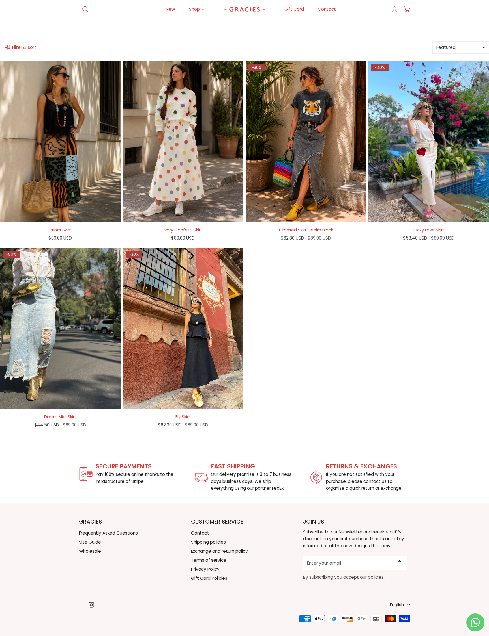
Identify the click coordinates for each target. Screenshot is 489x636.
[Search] (85, 9)
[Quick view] (109, 215)
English (397, 605)
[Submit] (399, 561)
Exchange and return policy (219, 551)
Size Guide (90, 542)
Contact (200, 533)
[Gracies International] (244, 9)
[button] (407, 9)
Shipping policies (208, 542)
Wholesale (90, 551)
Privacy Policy (205, 569)
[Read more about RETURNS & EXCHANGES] (316, 477)
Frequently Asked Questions (108, 533)
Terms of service (208, 560)
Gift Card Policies (209, 578)
